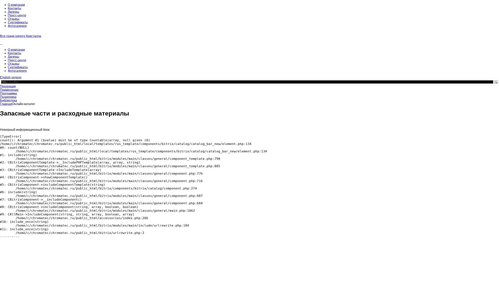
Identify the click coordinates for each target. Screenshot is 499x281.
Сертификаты (18, 22)
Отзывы (13, 18)
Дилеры (13, 11)
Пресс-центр (17, 15)
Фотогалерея (17, 26)
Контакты (14, 8)
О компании (16, 4)
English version (10, 77)
